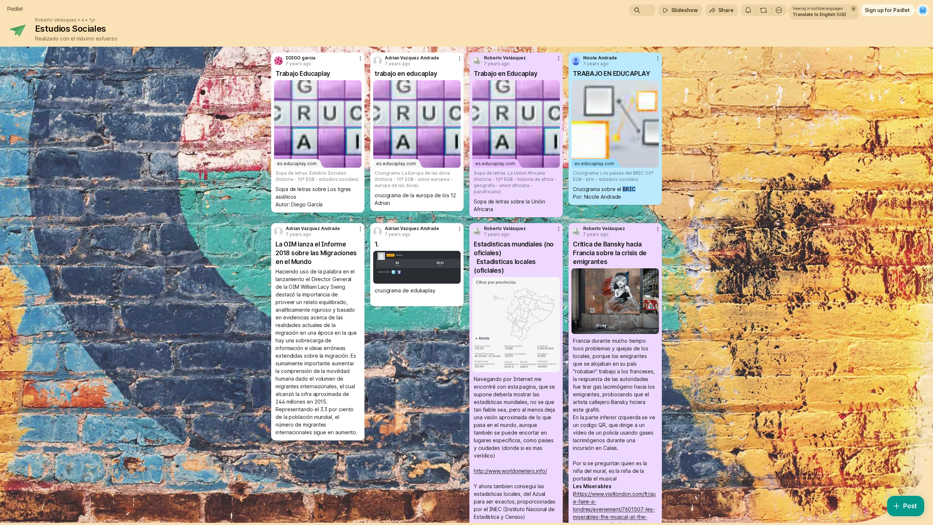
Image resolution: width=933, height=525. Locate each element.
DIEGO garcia (300, 58)
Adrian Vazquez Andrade (412, 58)
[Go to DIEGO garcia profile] (278, 61)
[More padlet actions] (779, 10)
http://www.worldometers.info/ (510, 471)
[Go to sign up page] (923, 10)
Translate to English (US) (819, 14)
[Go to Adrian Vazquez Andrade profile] (377, 61)
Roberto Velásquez (56, 20)
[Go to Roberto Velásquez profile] (476, 61)
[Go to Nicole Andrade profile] (575, 61)
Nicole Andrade (600, 58)
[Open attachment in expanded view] (417, 267)
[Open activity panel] (748, 10)
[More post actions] (360, 58)
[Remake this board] (763, 10)
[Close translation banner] (853, 9)
